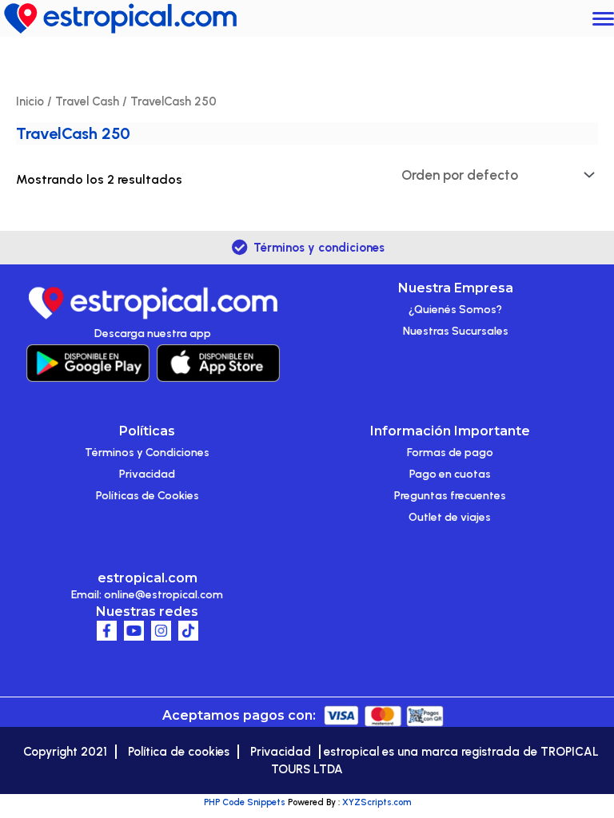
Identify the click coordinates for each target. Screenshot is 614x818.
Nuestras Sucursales (455, 331)
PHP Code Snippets (244, 802)
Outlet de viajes (450, 517)
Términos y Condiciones (147, 452)
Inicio (30, 101)
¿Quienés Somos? (455, 309)
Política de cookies (178, 752)
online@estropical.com (163, 595)
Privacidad (147, 474)
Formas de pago (450, 452)
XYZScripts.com (376, 802)
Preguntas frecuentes (450, 495)
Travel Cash (87, 101)
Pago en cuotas (450, 474)
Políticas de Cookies (147, 495)
